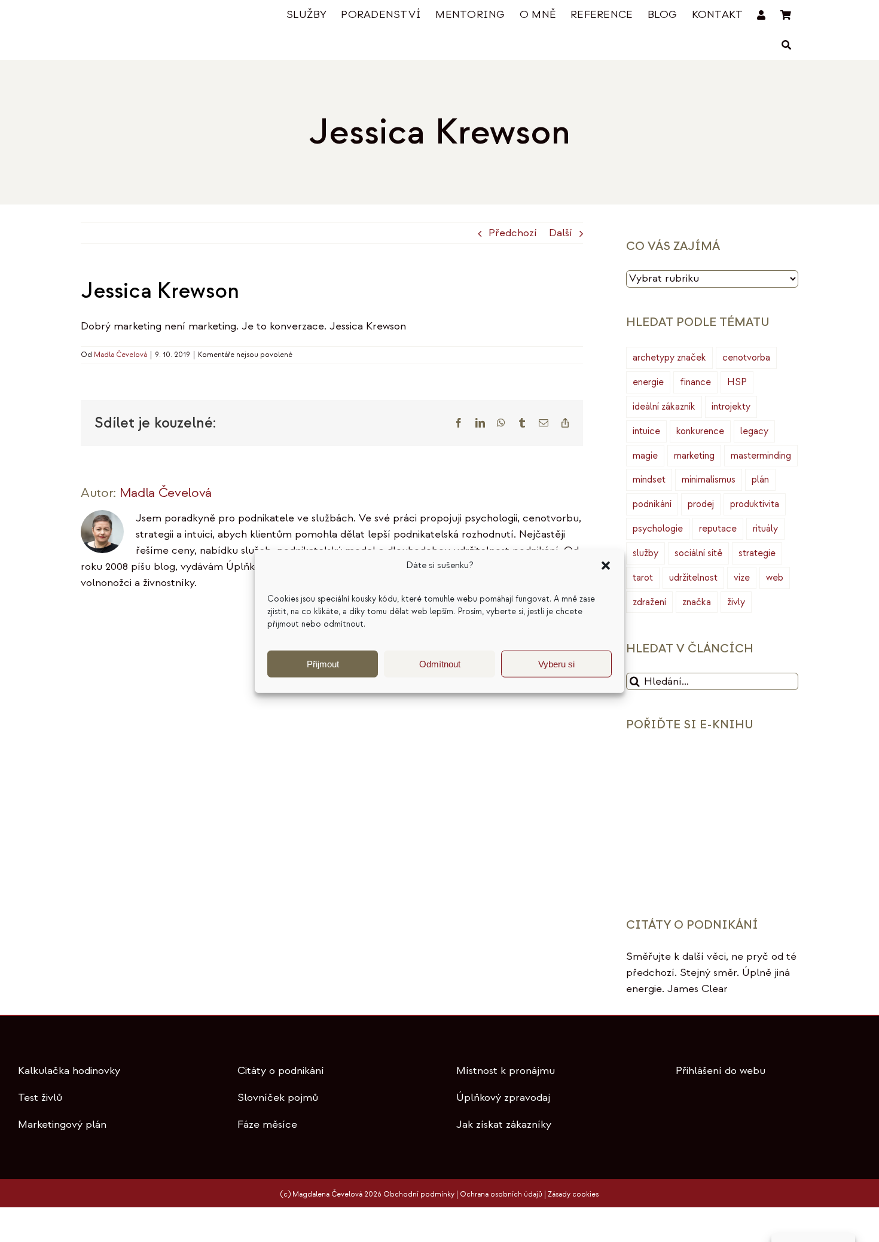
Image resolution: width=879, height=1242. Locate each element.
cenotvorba (746, 358)
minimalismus (708, 480)
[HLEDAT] (786, 45)
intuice (646, 431)
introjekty (731, 407)
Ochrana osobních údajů (501, 1194)
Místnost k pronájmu (505, 1071)
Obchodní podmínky (418, 1194)
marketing (694, 456)
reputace (718, 529)
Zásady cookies (573, 1194)
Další (560, 233)
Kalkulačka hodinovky (69, 1071)
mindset (649, 480)
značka (696, 602)
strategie (757, 553)
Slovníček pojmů (277, 1097)
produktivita (754, 504)
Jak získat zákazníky (503, 1124)
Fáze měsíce (267, 1124)
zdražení (649, 602)
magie (645, 456)
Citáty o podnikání (280, 1071)
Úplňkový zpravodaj (503, 1097)
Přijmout (323, 663)
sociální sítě (698, 553)
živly (736, 602)
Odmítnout (439, 663)
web (774, 578)
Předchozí (513, 233)
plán (760, 480)
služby (645, 553)
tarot (643, 578)
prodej (701, 504)
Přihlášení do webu (720, 1071)
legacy (754, 431)
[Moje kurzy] (761, 15)
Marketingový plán (62, 1124)
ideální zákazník (664, 407)
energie (648, 382)
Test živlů (40, 1097)
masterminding (761, 456)
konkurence (700, 431)
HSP (737, 382)
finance (695, 382)
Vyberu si (556, 663)
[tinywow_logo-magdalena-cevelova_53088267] (140, 16)
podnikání (652, 504)
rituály (765, 529)
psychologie (658, 529)
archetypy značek (669, 358)
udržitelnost (693, 578)
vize (742, 578)
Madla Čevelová (120, 354)
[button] (606, 566)
